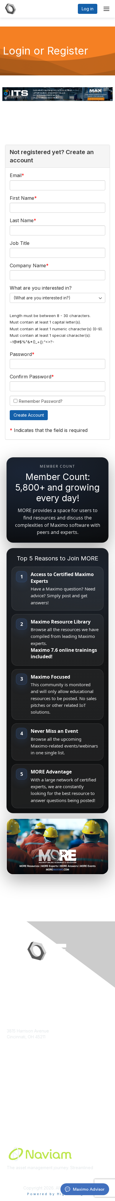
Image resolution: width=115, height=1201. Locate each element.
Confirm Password (30, 377)
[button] (29, 415)
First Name (22, 198)
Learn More (18, 1098)
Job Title (19, 243)
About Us (15, 1104)
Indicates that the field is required (51, 430)
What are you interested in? (41, 288)
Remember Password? (41, 401)
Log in (87, 8)
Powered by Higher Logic (57, 1194)
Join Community (22, 1087)
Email (16, 175)
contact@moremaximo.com (33, 1048)
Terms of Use (20, 1110)
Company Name (28, 265)
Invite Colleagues (23, 1092)
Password (21, 354)
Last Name (22, 220)
